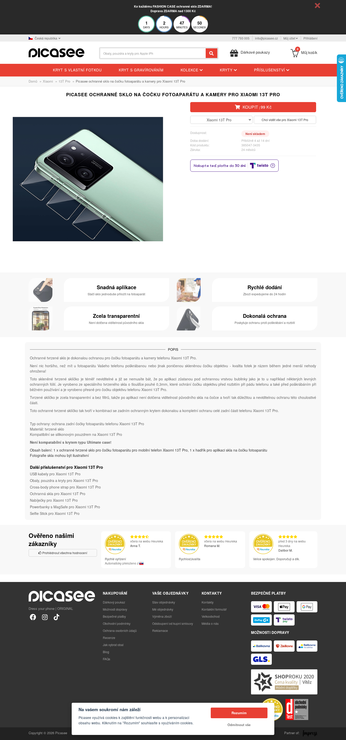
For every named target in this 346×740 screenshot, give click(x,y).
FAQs (106, 659)
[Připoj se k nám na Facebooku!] (33, 617)
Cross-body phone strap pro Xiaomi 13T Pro (65, 487)
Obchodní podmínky (116, 623)
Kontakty (208, 602)
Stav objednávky (163, 602)
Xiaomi (48, 81)
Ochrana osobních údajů (120, 630)
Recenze (109, 637)
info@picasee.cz (266, 38)
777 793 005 (240, 38)
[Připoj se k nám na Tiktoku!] (56, 617)
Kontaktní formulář (214, 609)
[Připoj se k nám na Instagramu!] (45, 617)
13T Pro (64, 81)
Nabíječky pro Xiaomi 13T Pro (54, 500)
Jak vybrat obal (113, 644)
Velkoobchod (211, 616)
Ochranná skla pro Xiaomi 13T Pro (57, 493)
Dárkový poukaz (114, 602)
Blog (106, 652)
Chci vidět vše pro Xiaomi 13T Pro (285, 120)
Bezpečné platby (114, 616)
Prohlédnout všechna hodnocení (64, 553)
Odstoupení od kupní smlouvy (172, 623)
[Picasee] (56, 52)
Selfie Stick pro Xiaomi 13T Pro (55, 513)
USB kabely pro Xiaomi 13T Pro (55, 473)
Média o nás (210, 623)
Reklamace (160, 630)
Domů (33, 81)
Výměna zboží (162, 616)
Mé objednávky (162, 609)
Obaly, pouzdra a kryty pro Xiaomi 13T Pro (64, 480)
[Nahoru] (7, 733)
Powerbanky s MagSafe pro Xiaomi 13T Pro (65, 506)
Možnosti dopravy (115, 609)
